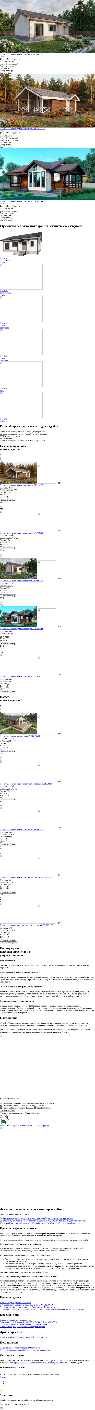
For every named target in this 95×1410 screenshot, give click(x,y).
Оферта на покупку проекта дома (37, 1350)
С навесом (48, 1309)
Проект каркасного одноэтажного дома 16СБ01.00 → (22, 201)
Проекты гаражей (24, 1337)
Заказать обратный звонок (40, 1363)
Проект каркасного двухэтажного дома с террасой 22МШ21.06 (26, 925)
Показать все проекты (9, 943)
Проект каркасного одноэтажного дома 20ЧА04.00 (21, 485)
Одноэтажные (6, 1307)
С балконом (79, 1309)
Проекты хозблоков (8, 1337)
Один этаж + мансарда (21, 1307)
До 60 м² (46, 1322)
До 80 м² (53, 1322)
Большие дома (21, 1305)
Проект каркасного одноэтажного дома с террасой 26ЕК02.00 (26, 784)
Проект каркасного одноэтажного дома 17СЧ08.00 (21, 533)
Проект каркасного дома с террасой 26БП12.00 (20, 736)
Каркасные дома (7, 1303)
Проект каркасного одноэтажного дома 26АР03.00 (21, 829)
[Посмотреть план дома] (47, 483)
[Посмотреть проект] (18, 483)
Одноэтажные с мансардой (23, 1324)
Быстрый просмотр (8, 500)
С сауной (40, 1309)
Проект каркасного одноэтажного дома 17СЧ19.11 (21, 676)
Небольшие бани (7, 1322)
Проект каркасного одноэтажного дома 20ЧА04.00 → (22, 129)
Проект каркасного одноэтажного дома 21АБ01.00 (21, 581)
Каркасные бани (7, 1320)
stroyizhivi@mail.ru (59, 1363)
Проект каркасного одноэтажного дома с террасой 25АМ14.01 (26, 877)
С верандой (69, 1309)
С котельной (58, 1309)
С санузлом (22, 1327)
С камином (14, 1309)
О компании (34, 1348)
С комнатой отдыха (8, 1327)
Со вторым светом (27, 1309)
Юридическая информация (11, 1350)
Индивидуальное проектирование (14, 1348)
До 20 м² (30, 1322)
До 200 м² (49, 1305)
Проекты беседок (39, 1337)
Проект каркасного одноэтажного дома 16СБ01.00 (21, 629)
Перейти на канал (7, 1110)
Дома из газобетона (22, 1303)
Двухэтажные (37, 1307)
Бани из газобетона (22, 1320)
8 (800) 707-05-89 (21, 1363)
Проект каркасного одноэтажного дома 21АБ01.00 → (22, 54)
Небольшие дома (7, 1305)
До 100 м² (31, 1305)
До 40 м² (38, 1322)
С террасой (4, 1309)
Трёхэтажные (49, 1307)
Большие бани (21, 1322)
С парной (41, 1327)
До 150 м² (40, 1305)
